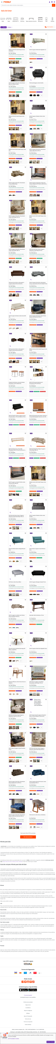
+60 (21, 62)
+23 (20, 527)
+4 (20, 361)
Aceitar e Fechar (50, 1041)
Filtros (4, 27)
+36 (21, 594)
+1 (41, 195)
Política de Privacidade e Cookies (12, 1038)
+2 (20, 561)
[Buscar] (53, 5)
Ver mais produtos (28, 837)
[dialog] (28, 1038)
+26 (41, 128)
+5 (41, 261)
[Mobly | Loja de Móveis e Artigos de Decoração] (7, 2)
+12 (20, 228)
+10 (41, 95)
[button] (9, 27)
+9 (41, 594)
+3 (20, 328)
